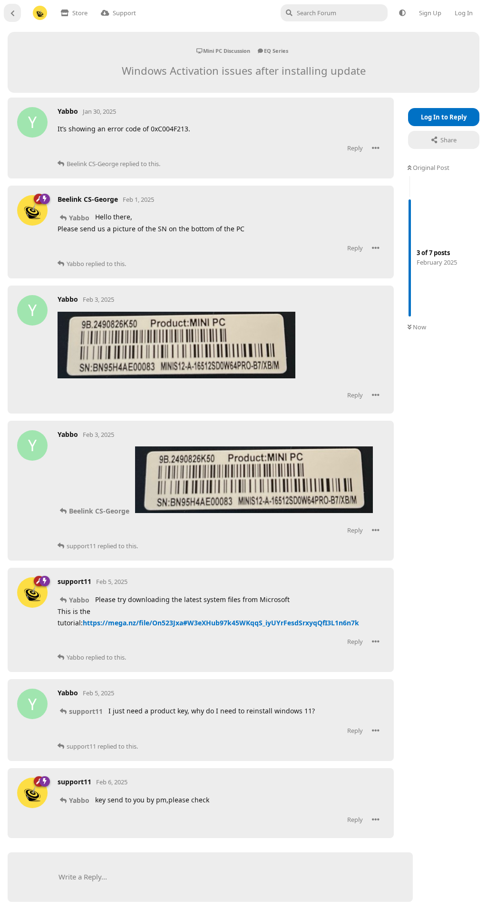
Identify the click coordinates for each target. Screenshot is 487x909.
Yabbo (79, 217)
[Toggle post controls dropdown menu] (375, 148)
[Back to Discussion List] (12, 13)
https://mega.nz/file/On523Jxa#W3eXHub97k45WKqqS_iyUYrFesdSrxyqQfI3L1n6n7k (221, 622)
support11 (86, 711)
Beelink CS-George (99, 510)
